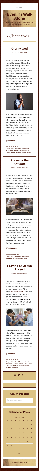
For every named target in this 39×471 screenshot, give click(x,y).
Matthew (15, 365)
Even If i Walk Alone (19, 16)
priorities (18, 152)
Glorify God (19, 48)
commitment (25, 148)
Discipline (9, 258)
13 (23, 433)
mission (13, 152)
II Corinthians (25, 150)
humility (21, 363)
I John (25, 363)
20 (23, 437)
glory (11, 150)
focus (8, 150)
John (7, 365)
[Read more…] (11, 141)
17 (11, 437)
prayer (26, 258)
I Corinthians (17, 150)
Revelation (15, 367)
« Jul (18, 453)
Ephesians (16, 258)
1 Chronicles (17, 148)
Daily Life (16, 147)
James (8, 152)
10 (11, 433)
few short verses (17, 291)
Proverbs (21, 365)
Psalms (24, 152)
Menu (21, 8)
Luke (11, 365)
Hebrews (15, 363)
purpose (29, 152)
